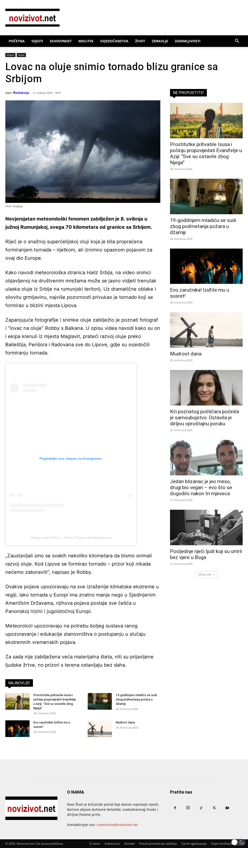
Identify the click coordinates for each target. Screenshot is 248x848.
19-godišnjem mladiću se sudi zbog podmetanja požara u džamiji (136, 699)
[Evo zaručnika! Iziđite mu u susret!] (17, 728)
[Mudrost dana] (100, 728)
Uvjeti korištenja (222, 843)
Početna (17, 41)
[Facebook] (175, 808)
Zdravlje (160, 41)
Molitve (85, 41)
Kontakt (129, 843)
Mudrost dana (125, 722)
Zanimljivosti (188, 41)
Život (140, 41)
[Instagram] (188, 808)
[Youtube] (227, 808)
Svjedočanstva (114, 41)
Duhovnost (61, 41)
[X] (214, 808)
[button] (237, 41)
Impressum (112, 843)
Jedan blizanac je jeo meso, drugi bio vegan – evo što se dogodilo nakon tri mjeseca (201, 487)
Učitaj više (205, 574)
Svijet (21, 55)
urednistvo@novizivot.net (117, 824)
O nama (94, 843)
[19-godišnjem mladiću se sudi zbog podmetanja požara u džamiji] (100, 701)
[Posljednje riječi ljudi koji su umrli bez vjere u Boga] (206, 527)
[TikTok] (201, 808)
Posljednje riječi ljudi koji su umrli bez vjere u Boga (206, 554)
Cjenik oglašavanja (194, 843)
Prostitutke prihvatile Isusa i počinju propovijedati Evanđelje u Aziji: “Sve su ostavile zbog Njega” (206, 153)
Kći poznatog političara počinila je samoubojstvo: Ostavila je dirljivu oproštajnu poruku (204, 418)
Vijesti (37, 41)
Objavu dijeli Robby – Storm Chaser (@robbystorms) (71, 537)
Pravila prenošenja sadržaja (158, 843)
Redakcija (21, 92)
